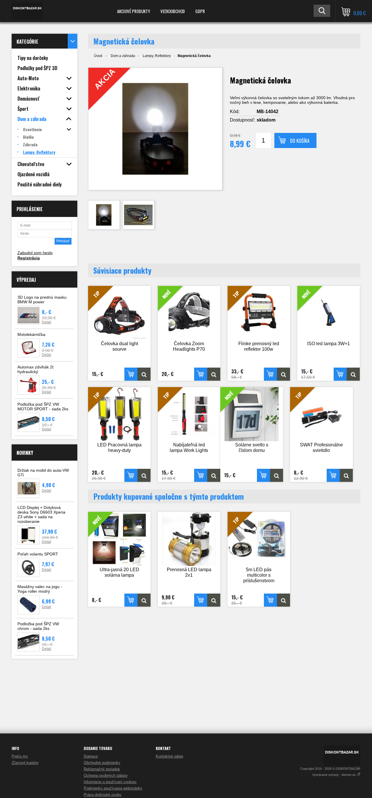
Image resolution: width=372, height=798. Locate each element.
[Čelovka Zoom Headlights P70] (213, 374)
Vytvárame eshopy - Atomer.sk (334, 774)
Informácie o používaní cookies (110, 782)
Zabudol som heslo (35, 252)
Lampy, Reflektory (157, 56)
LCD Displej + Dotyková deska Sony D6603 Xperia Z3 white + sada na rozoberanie (41, 514)
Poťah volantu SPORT (37, 554)
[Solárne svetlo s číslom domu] (276, 475)
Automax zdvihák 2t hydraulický (35, 369)
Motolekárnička (31, 334)
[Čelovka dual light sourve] (144, 374)
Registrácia (28, 258)
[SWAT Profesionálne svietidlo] (346, 475)
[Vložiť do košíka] (130, 374)
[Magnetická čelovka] (104, 214)
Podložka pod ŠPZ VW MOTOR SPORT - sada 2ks (42, 406)
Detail (46, 322)
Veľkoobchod (172, 11)
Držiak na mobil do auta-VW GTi (43, 472)
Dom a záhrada (123, 56)
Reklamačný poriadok (102, 769)
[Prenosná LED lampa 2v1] (189, 539)
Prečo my (20, 756)
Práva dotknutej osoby (102, 794)
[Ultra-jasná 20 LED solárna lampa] (144, 600)
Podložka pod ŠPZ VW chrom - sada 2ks (38, 626)
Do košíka (300, 140)
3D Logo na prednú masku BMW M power (42, 299)
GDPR (200, 11)
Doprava (91, 756)
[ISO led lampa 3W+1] (353, 374)
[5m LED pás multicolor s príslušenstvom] (283, 600)
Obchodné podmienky (102, 762)
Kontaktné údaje (169, 756)
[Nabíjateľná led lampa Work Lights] (213, 475)
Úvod (98, 56)
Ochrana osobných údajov (106, 775)
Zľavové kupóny (25, 762)
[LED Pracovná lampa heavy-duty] (144, 475)
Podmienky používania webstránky (113, 788)
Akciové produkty (133, 11)
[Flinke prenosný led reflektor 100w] (283, 374)
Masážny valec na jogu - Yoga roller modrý (39, 589)
